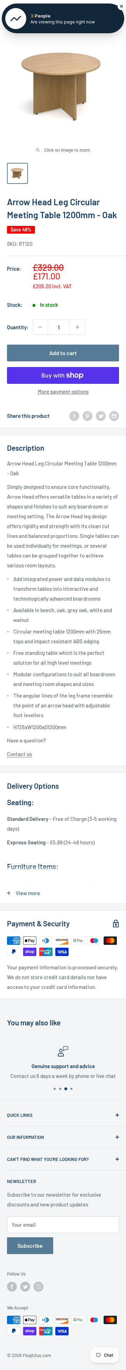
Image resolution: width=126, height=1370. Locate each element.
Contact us (19, 754)
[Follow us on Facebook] (12, 1287)
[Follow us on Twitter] (25, 1287)
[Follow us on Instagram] (38, 1287)
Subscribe (30, 1245)
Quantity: (17, 327)
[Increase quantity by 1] (77, 327)
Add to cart (63, 353)
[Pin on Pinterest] (87, 415)
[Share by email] (114, 415)
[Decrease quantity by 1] (40, 327)
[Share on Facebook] (74, 415)
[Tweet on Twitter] (101, 415)
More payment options (63, 391)
